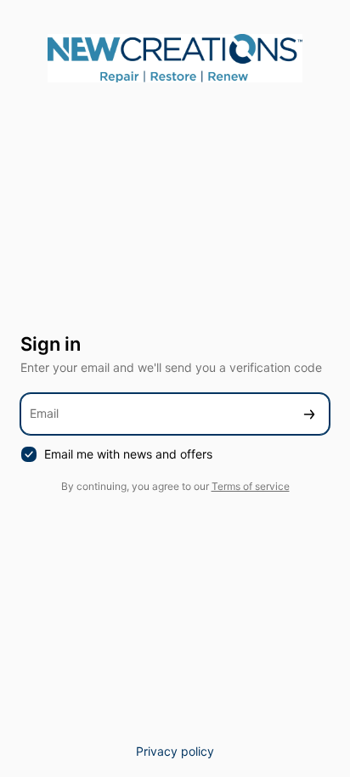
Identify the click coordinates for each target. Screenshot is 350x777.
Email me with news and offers (128, 454)
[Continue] (309, 414)
